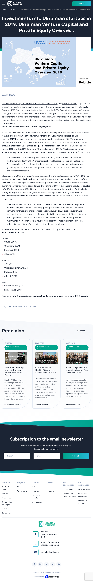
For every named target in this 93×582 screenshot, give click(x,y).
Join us (82, 3)
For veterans (22, 491)
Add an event (37, 502)
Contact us (6, 513)
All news (81, 330)
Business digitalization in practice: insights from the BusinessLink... (77, 370)
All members (6, 498)
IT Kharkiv (5, 494)
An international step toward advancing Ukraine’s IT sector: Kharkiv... (13, 371)
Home (4, 10)
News (13, 10)
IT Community (68, 489)
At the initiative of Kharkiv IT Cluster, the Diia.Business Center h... (46, 370)
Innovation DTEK (52, 110)
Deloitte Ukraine (69, 103)
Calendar (35, 491)
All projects (21, 487)
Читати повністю (11, 405)
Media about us (53, 491)
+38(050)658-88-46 (50, 545)
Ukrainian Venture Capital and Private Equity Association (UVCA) (30, 103)
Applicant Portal (84, 489)
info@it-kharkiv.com (50, 552)
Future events (37, 487)
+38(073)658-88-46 (50, 542)
